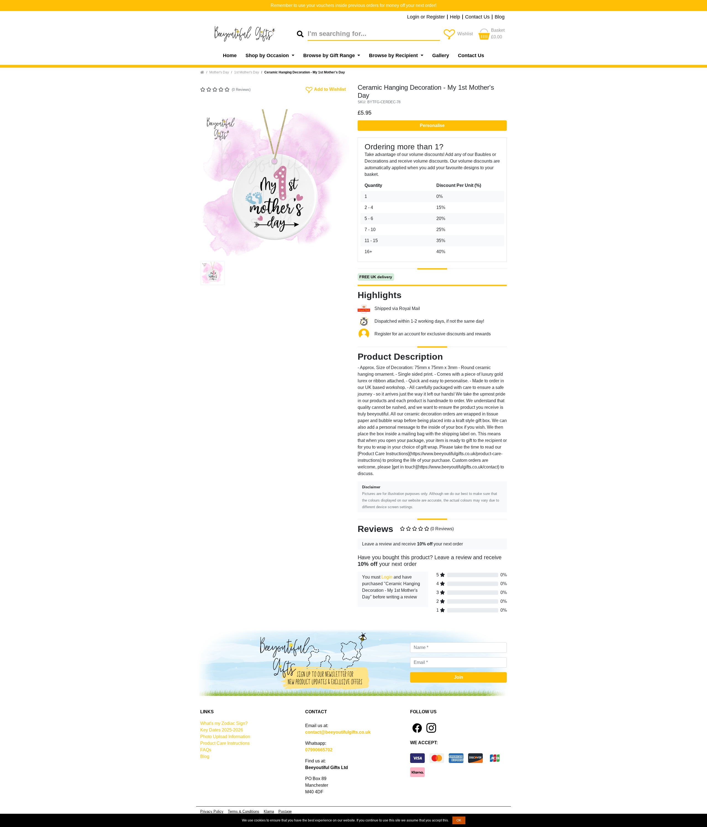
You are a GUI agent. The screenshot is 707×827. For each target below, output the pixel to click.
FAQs (205, 750)
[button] (211, 183)
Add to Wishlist (325, 89)
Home (230, 55)
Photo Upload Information (225, 736)
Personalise (432, 125)
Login (386, 577)
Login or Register (426, 17)
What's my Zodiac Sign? (224, 723)
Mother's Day (219, 72)
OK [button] (459, 820)
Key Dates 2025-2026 (221, 730)
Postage (285, 811)
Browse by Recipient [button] (394, 55)
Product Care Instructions (225, 743)
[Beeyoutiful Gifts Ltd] (248, 34)
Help (455, 17)
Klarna (269, 811)
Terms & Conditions (243, 811)
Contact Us (477, 17)
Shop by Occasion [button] (268, 55)
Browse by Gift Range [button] (329, 55)
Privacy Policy (211, 811)
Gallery (440, 55)
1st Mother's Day (246, 72)
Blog (500, 17)
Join (458, 677)
